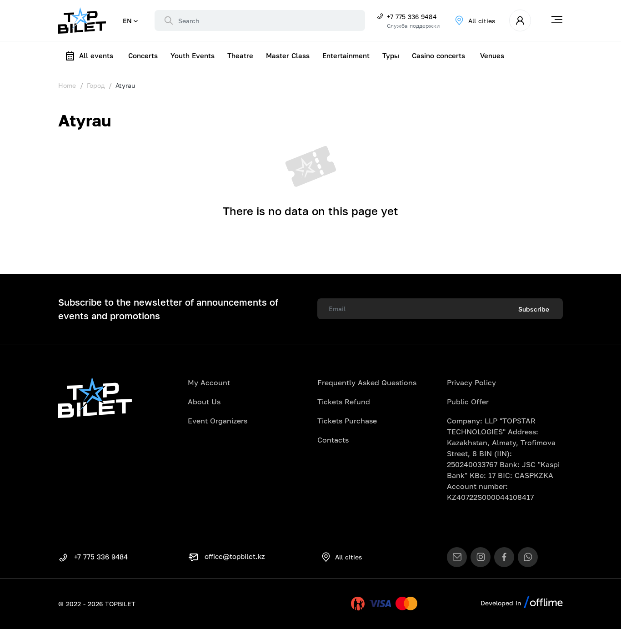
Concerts (143, 55)
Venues (492, 55)
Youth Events (192, 55)
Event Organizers (217, 420)
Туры (390, 55)
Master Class (288, 55)
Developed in (502, 603)
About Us (204, 401)
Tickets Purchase (347, 420)
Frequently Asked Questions (366, 382)
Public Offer (468, 401)
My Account (209, 382)
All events (96, 55)
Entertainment (346, 55)
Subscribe (533, 309)
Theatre (240, 55)
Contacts (333, 439)
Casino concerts (438, 55)
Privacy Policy (471, 382)
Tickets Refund (343, 401)
